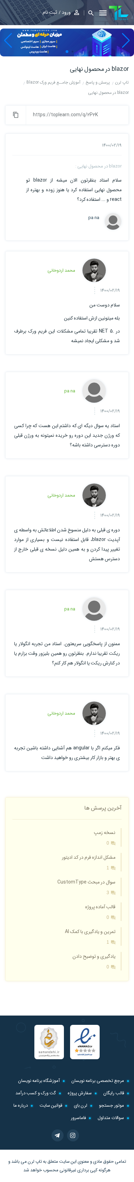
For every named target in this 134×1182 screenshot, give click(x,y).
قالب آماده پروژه (100, 907)
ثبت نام (50, 12)
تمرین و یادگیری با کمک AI (90, 931)
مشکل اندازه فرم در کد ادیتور (88, 857)
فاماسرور (78, 1117)
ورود (66, 12)
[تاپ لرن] (119, 13)
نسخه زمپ (104, 832)
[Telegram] (58, 1135)
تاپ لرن (35, 1161)
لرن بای (80, 1105)
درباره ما (20, 1105)
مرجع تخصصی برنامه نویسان (97, 1080)
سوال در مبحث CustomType (86, 882)
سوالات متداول (111, 1117)
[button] (88, 12)
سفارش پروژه (80, 1093)
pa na (93, 218)
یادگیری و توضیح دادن (93, 956)
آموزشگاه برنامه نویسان (39, 1080)
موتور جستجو (111, 1105)
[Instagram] (73, 1135)
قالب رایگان (113, 1093)
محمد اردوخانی (61, 270)
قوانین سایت (51, 1105)
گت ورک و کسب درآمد (35, 1093)
